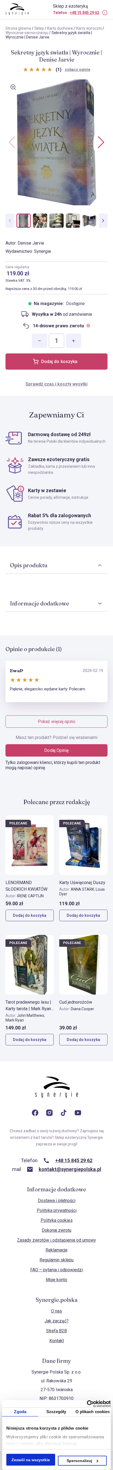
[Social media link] (35, 1113)
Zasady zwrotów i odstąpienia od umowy (56, 1240)
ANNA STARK (82, 889)
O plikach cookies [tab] (92, 1411)
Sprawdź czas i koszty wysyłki (56, 384)
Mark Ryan (14, 1020)
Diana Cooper (82, 1009)
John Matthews (30, 1015)
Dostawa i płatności (56, 1200)
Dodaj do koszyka (59, 361)
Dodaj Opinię (56, 750)
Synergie (42, 251)
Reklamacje (56, 1250)
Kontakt (56, 1340)
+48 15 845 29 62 (84, 12)
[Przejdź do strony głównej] (56, 1092)
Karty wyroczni (89, 28)
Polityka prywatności (57, 1210)
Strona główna (18, 28)
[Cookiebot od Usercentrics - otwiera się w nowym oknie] (87, 1403)
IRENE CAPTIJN (30, 896)
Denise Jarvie (31, 243)
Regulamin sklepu (56, 1260)
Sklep (39, 28)
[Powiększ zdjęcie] (13, 87)
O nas (56, 1311)
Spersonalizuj (79, 1460)
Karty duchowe (60, 28)
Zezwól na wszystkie (31, 1460)
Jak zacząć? (56, 1321)
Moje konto (56, 1279)
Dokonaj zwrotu (56, 1230)
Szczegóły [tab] (56, 1411)
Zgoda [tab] (20, 1411)
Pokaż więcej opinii (56, 721)
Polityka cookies (57, 1220)
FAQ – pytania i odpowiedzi (56, 1269)
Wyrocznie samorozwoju (26, 33)
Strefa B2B (56, 1330)
